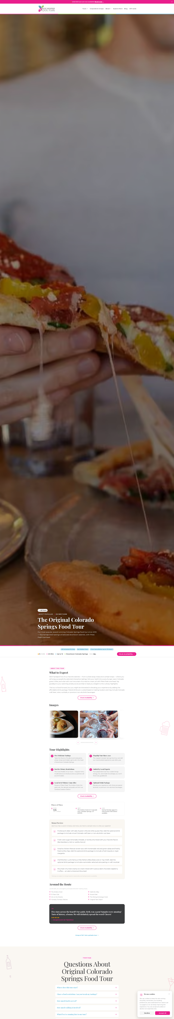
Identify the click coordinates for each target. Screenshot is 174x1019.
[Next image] (96, 742)
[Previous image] (78, 742)
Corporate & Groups (97, 9)
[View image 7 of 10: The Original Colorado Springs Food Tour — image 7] (96, 724)
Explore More (117, 9)
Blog (125, 9)
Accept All (162, 1013)
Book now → (99, 2)
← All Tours (42, 610)
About (107, 9)
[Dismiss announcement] (172, 2)
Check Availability (126, 654)
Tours (84, 9)
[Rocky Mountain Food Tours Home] (48, 8)
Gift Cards (132, 9)
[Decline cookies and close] (169, 994)
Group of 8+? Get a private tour (86, 935)
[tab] (81, 742)
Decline (147, 1013)
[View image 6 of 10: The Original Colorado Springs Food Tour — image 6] (56, 724)
